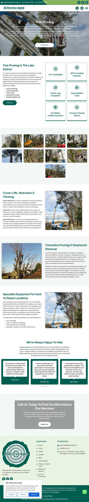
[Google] (86, 2)
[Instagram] (82, 2)
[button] (86, 8)
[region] (22, 489)
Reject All (22, 494)
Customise (11, 494)
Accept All (34, 494)
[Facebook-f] (78, 2)
